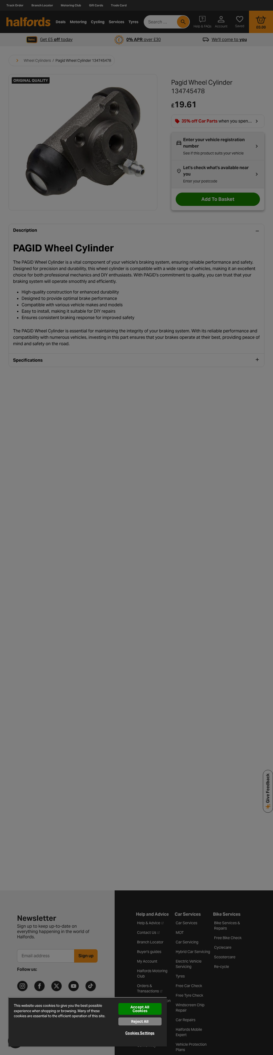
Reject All (139, 1021)
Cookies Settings (139, 1033)
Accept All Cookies (139, 1009)
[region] (88, 1021)
